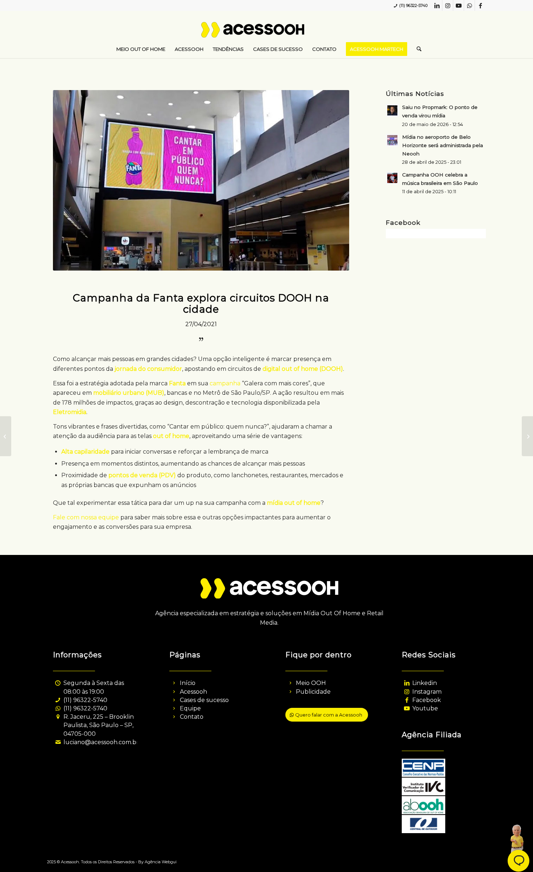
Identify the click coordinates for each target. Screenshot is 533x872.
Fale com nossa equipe (86, 517)
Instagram (427, 691)
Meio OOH (311, 683)
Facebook (426, 700)
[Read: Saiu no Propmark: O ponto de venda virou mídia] (392, 110)
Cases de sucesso (204, 700)
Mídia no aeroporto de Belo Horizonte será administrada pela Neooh (442, 145)
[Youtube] (406, 708)
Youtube (425, 708)
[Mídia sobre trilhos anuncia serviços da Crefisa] (527, 436)
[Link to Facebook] (480, 5)
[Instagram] (406, 692)
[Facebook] (406, 700)
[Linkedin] (406, 683)
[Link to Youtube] (458, 5)
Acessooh (193, 691)
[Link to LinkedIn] (436, 5)
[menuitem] (141, 49)
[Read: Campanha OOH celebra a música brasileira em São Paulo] (392, 177)
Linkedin (424, 683)
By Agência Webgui (157, 861)
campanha (225, 383)
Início (187, 683)
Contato (191, 716)
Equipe (190, 708)
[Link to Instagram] (447, 5)
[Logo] (267, 32)
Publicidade (313, 691)
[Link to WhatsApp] (469, 5)
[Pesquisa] (416, 49)
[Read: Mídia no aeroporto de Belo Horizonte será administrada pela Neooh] (392, 140)
